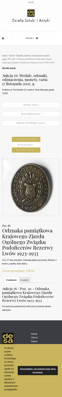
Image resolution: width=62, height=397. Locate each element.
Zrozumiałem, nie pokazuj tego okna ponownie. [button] (38, 370)
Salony (34, 341)
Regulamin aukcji (31, 114)
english (31, 2)
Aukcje (12, 55)
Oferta (34, 337)
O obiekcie (11, 280)
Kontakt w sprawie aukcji (31, 123)
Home (4, 55)
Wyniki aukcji (31, 105)
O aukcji (24, 280)
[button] (4, 393)
